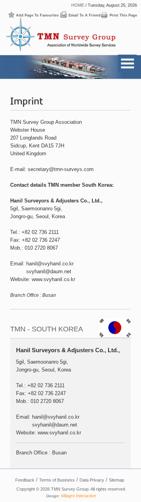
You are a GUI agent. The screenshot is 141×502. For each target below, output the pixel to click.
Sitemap (116, 480)
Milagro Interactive (78, 495)
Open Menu (127, 63)
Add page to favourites (37, 15)
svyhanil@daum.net (48, 271)
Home (77, 5)
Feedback (24, 480)
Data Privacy (92, 480)
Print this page (123, 15)
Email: (17, 264)
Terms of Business (57, 480)
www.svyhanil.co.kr (53, 279)
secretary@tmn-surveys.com (61, 169)
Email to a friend (85, 15)
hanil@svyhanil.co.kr (50, 264)
